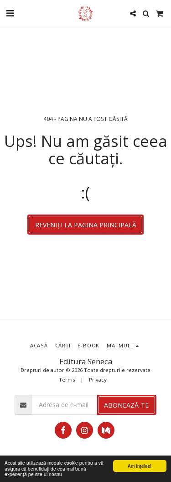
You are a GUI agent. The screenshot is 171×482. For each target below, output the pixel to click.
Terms (67, 379)
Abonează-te (126, 405)
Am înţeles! (139, 465)
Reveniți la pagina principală (85, 224)
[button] (10, 13)
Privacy (98, 379)
